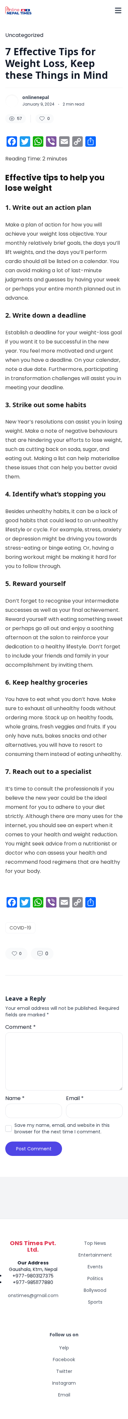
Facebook (64, 1359)
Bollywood (95, 1290)
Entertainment (95, 1255)
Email (75, 1098)
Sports (95, 1302)
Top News (95, 1243)
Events (95, 1266)
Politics (95, 1278)
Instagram (64, 1383)
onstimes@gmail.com (33, 1295)
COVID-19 (20, 928)
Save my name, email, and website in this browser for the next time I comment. (62, 1128)
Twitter (64, 1371)
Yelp (64, 1347)
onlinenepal (35, 97)
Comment (20, 1027)
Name (15, 1098)
